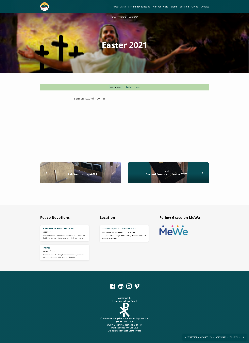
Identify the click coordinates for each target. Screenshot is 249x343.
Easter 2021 (133, 17)
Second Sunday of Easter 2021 (166, 174)
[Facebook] (112, 286)
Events (173, 6)
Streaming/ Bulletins (139, 6)
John (138, 87)
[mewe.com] (121, 286)
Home (113, 17)
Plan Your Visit (160, 6)
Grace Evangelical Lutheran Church (119, 228)
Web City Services (132, 331)
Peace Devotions (55, 217)
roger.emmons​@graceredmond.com (131, 236)
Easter (129, 87)
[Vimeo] (137, 286)
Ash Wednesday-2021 (82, 174)
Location (184, 6)
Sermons (122, 17)
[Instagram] (129, 286)
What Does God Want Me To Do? (58, 229)
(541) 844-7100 (108, 236)
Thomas (46, 248)
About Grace (119, 6)
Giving (195, 6)
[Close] (244, 337)
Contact (205, 6)
